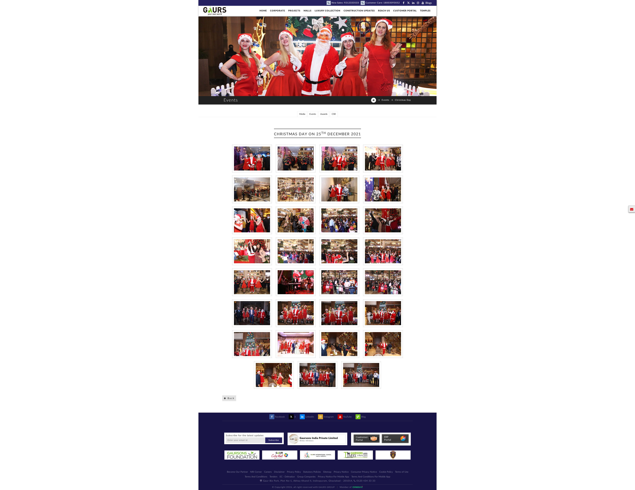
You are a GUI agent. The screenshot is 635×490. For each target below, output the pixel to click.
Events (385, 100)
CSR (334, 114)
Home (263, 11)
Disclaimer (279, 472)
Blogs (428, 3)
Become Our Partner (237, 472)
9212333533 (351, 3)
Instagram (328, 417)
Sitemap (327, 472)
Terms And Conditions (256, 477)
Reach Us (384, 11)
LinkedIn (309, 417)
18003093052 (391, 3)
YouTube (347, 417)
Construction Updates (359, 11)
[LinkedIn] (413, 3)
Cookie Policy (386, 472)
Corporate (277, 11)
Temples (425, 11)
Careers (268, 472)
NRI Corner (256, 472)
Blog (363, 417)
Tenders (273, 477)
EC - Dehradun (287, 477)
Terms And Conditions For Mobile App (370, 477)
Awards (323, 114)
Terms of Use (401, 472)
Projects (294, 11)
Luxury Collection (327, 11)
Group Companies (306, 477)
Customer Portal (405, 11)
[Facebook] (404, 3)
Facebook (279, 417)
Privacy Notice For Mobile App (333, 477)
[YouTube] (423, 3)
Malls (307, 11)
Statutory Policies (312, 472)
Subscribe (273, 440)
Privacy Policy (294, 472)
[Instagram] (418, 3)
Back (230, 398)
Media (302, 114)
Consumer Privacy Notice (364, 472)
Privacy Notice (341, 472)
